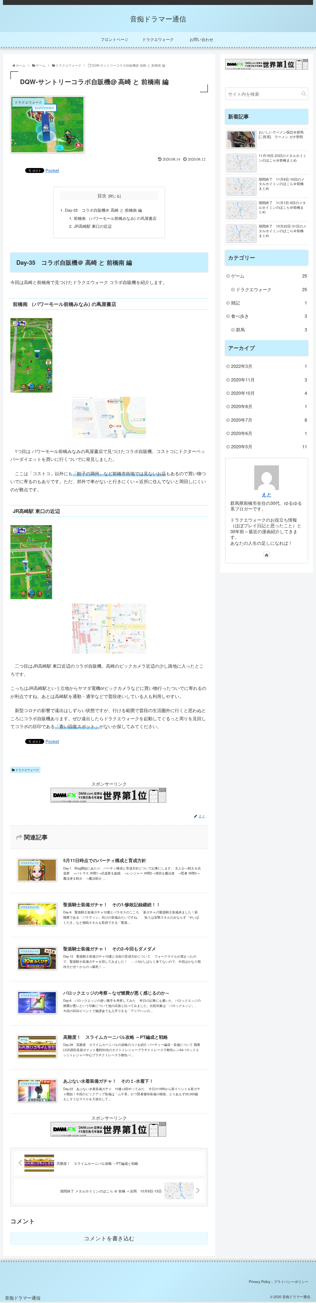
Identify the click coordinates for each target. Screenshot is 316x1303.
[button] (303, 94)
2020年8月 (269, 406)
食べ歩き (269, 316)
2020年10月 (269, 393)
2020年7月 (269, 419)
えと (267, 494)
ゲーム (269, 275)
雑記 (269, 302)
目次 (102, 195)
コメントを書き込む (109, 1238)
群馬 (271, 329)
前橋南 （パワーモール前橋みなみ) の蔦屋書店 (115, 218)
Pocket (52, 170)
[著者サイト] (267, 555)
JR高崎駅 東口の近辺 (93, 226)
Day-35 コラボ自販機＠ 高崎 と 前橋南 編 (103, 210)
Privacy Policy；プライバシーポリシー (278, 1281)
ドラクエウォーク (27, 770)
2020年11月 (269, 379)
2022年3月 (269, 366)
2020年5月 (269, 446)
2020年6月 (269, 433)
